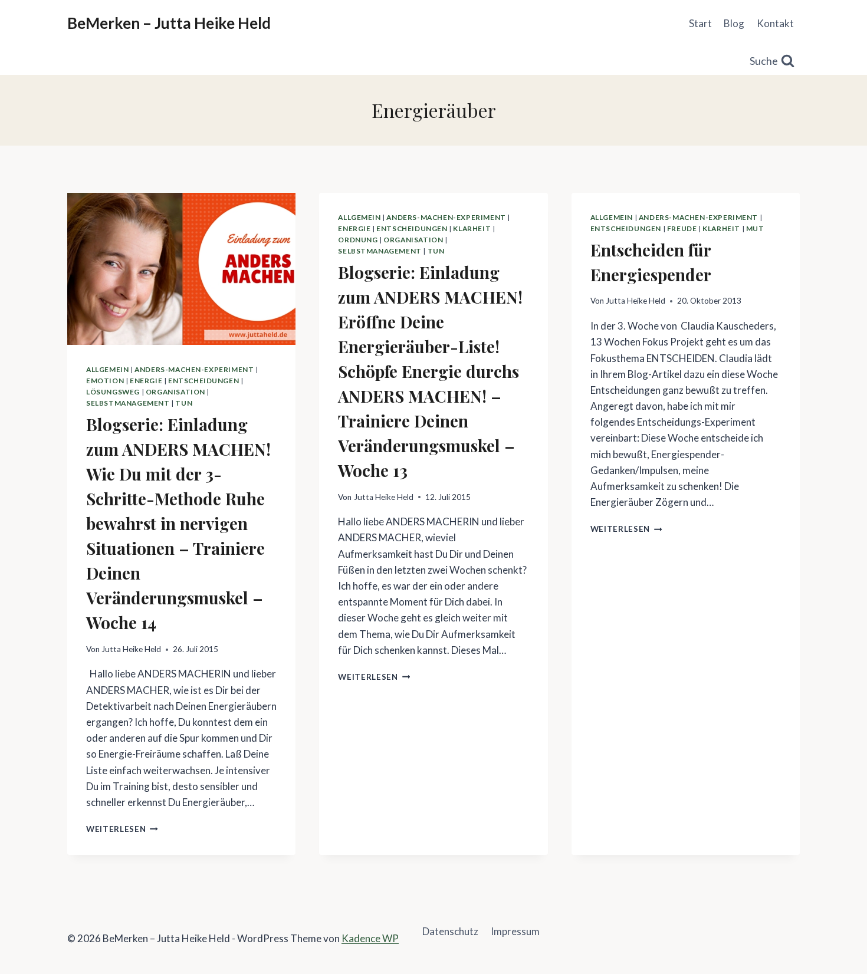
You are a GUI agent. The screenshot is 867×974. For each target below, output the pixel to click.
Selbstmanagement (128, 403)
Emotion (105, 380)
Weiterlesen (122, 829)
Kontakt (775, 23)
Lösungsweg (113, 391)
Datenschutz (450, 931)
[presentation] (181, 269)
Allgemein (107, 369)
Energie (146, 380)
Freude (682, 228)
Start (700, 23)
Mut (755, 228)
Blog (734, 23)
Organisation (175, 391)
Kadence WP (370, 938)
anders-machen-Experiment (194, 369)
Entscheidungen (203, 380)
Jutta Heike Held (131, 649)
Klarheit (472, 228)
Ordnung (357, 239)
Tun (183, 403)
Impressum (515, 931)
